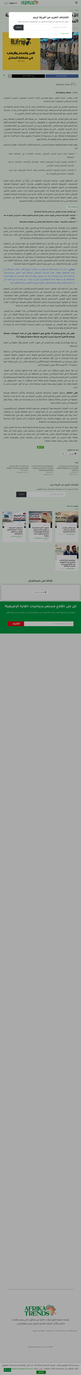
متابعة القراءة (64, 33)
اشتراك (18, 27)
